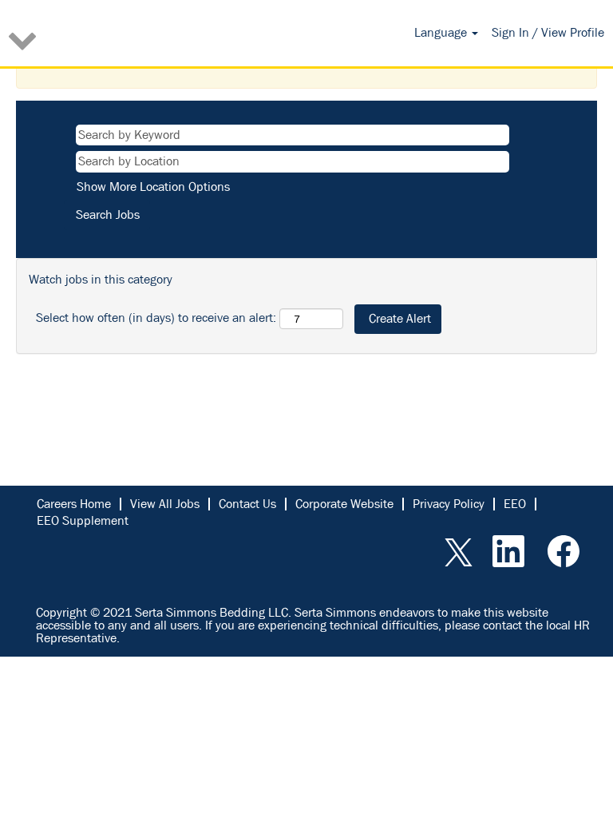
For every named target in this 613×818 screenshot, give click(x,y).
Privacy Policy (448, 503)
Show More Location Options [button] (153, 186)
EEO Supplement (83, 520)
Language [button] (442, 32)
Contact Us (247, 503)
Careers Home (74, 503)
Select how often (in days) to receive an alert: (156, 317)
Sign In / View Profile (548, 32)
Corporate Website (344, 503)
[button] (102, 39)
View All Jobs (165, 503)
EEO (515, 503)
